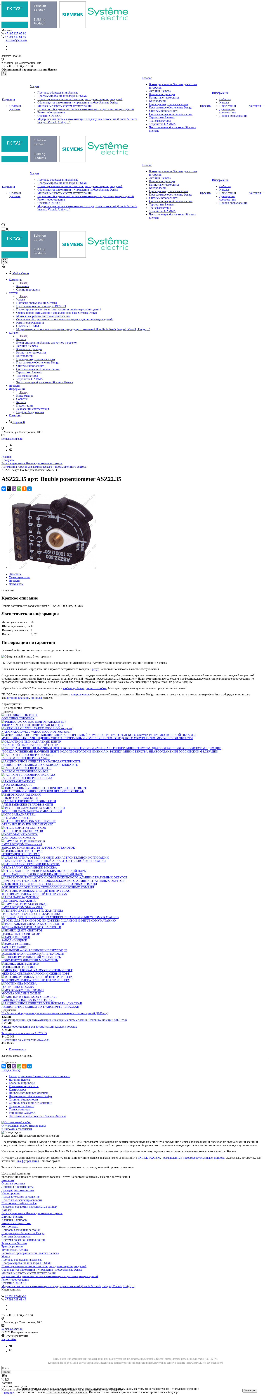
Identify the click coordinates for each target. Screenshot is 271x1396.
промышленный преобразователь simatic (187, 1157)
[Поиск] (4, 73)
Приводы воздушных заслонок (168, 104)
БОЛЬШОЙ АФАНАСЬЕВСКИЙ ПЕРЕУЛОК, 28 (32, 953)
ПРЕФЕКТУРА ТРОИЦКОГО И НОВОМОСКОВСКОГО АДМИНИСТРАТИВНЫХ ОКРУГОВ (62, 880)
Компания (8, 99)
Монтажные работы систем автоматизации (64, 105)
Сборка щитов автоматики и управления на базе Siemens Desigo (77, 102)
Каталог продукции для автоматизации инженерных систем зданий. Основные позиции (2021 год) (64, 1019)
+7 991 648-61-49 (15, 36)
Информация (220, 92)
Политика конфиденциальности (21, 1200)
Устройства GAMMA (162, 124)
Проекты (205, 105)
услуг (95, 669)
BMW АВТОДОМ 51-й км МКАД (22, 907)
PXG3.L (143, 1157)
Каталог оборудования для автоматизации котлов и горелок (39, 1026)
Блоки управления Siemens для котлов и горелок (39, 1076)
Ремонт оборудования (51, 112)
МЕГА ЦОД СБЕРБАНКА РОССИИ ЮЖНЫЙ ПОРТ (35, 973)
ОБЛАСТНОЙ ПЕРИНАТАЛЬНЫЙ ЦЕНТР (29, 744)
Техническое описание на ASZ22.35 (24, 1033)
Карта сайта (8, 1339)
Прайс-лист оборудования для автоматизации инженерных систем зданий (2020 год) (54, 1013)
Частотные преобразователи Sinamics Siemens (37, 1116)
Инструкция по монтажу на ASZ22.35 (25, 1039)
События (225, 99)
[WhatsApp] (19, 488)
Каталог (147, 78)
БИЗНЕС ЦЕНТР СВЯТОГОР (20, 933)
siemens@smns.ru (16, 40)
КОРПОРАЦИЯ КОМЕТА (18, 837)
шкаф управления (28, 1161)
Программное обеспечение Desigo (170, 107)
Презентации (227, 105)
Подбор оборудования (233, 115)
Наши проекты (10, 1193)
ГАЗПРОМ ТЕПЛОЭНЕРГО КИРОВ (24, 771)
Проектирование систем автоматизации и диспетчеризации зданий (79, 99)
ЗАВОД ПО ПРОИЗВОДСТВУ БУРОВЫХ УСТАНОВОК (38, 847)
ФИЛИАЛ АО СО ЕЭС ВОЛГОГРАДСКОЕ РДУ (32, 725)
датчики (11, 697)
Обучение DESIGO (49, 115)
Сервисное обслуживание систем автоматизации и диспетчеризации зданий (85, 109)
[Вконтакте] (11, 446)
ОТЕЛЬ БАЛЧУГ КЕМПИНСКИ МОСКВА (29, 867)
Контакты (255, 105)
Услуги (34, 86)
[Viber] (14, 488)
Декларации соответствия (227, 111)
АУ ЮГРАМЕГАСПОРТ (16, 784)
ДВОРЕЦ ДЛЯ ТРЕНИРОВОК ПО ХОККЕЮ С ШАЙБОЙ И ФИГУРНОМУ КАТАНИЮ (58, 920)
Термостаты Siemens (162, 117)
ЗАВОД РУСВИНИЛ (14, 947)
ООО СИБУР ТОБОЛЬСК (17, 718)
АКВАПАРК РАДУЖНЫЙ (18, 900)
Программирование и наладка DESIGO (62, 95)
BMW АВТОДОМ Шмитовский (21, 844)
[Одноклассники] (24, 488)
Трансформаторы (160, 120)
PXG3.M (154, 1157)
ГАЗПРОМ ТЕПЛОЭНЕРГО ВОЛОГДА (26, 778)
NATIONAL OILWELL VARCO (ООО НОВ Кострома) (35, 731)
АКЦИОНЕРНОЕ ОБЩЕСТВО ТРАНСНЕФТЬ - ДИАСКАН (40, 1006)
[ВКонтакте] (3, 488)
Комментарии (17, 1049)
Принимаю (250, 1390)
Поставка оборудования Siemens (57, 92)
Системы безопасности (163, 110)
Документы (16, 584)
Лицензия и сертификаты (17, 1186)
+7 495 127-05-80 (15, 33)
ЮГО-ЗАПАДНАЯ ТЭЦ (17, 817)
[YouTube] (11, 450)
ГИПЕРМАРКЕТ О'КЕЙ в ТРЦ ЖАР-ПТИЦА (30, 913)
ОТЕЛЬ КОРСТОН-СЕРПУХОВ (22, 831)
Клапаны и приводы (162, 94)
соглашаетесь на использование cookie (173, 1388)
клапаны (23, 697)
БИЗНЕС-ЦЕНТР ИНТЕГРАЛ (20, 854)
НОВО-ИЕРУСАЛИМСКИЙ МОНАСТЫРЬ (29, 960)
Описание (15, 574)
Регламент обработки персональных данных (29, 1206)
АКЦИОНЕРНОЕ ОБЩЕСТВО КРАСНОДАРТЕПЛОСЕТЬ (39, 764)
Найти (6, 1372)
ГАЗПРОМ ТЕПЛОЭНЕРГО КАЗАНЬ (25, 758)
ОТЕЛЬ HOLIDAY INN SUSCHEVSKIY (27, 824)
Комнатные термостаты (164, 97)
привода (219, 1157)
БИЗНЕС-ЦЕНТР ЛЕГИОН (19, 966)
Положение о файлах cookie (19, 1203)
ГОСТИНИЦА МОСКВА (17, 986)
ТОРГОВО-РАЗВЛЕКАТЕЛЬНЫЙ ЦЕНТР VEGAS (34, 894)
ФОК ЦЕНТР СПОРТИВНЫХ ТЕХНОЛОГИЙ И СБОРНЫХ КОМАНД (47, 887)
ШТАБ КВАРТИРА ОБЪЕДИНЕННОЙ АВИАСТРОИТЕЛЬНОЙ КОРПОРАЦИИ (53, 860)
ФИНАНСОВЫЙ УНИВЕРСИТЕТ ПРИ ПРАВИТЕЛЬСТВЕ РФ (42, 791)
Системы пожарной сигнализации (170, 114)
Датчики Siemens (160, 90)
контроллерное (80, 694)
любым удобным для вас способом (85, 688)
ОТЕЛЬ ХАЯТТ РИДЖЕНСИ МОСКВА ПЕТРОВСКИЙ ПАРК (42, 874)
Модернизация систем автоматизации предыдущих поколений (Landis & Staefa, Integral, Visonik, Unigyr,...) (68, 1286)
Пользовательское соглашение (20, 1196)
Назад (23, 282)
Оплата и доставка (15, 107)
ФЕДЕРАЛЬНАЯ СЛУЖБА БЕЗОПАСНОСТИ (31, 927)
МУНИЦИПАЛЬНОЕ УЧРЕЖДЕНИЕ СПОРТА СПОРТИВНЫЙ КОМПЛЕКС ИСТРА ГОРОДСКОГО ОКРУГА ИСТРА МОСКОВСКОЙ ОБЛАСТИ (97, 738)
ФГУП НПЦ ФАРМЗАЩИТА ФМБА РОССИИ (31, 811)
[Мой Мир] (29, 488)
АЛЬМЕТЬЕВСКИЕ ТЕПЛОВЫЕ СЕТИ (27, 804)
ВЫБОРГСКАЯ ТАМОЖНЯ (19, 797)
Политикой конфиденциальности (67, 1392)
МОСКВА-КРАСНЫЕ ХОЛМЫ (21, 993)
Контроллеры (157, 100)
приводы (36, 697)
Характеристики (19, 577)
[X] (9, 488)
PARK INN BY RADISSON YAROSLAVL (27, 1000)
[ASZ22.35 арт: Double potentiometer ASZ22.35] (52, 567)
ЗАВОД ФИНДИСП (14, 940)
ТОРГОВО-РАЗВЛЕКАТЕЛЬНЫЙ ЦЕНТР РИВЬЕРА (35, 980)
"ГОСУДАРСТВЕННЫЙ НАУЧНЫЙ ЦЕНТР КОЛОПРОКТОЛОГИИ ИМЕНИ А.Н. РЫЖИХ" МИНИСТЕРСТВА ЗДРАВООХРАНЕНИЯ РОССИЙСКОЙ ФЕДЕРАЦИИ (109, 751)
